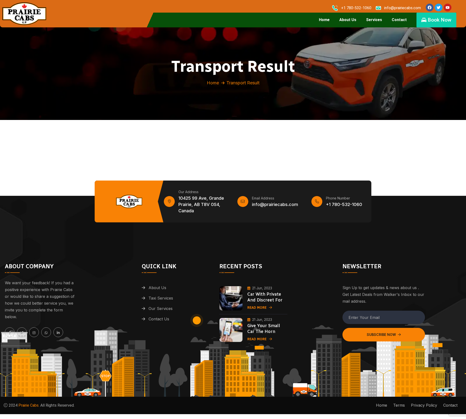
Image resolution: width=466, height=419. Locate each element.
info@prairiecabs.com (275, 204)
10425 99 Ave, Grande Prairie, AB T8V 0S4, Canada (201, 204)
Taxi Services (161, 298)
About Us (347, 19)
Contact (399, 19)
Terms (399, 405)
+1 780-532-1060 (344, 204)
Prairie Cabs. (28, 405)
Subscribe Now (381, 334)
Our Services (161, 308)
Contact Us (159, 318)
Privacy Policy (424, 405)
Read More (256, 308)
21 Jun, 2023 (262, 288)
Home (324, 19)
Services (374, 19)
